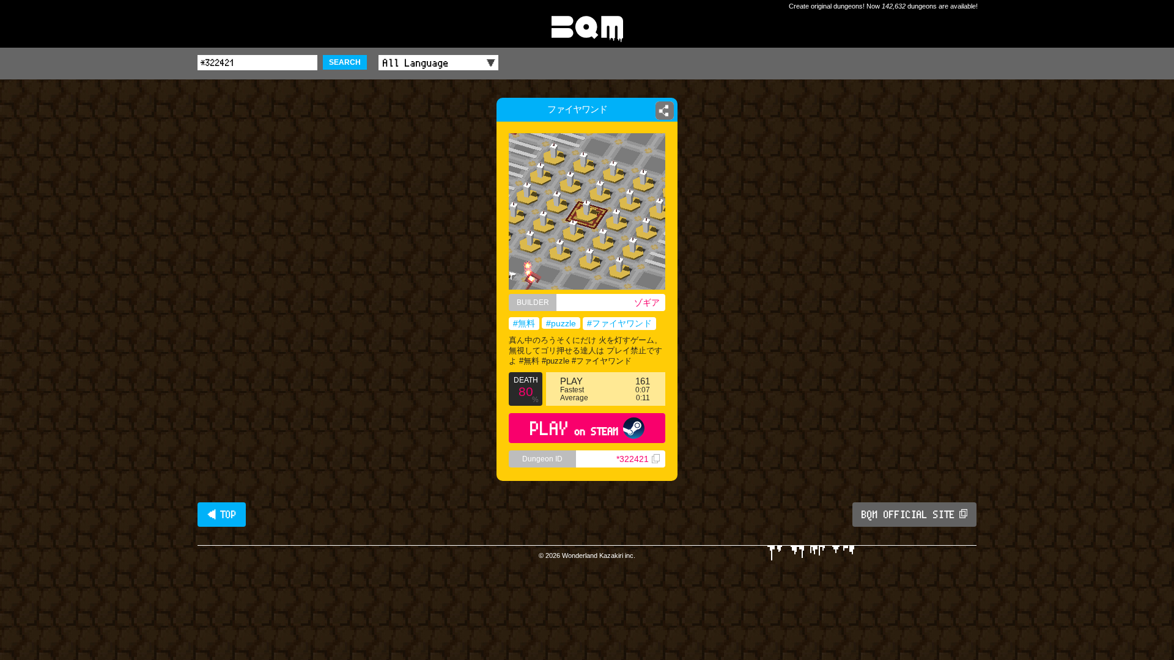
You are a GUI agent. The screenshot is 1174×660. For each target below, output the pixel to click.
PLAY (574, 428)
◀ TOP (222, 514)
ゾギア (647, 302)
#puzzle (561, 323)
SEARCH (345, 62)
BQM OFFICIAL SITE (908, 514)
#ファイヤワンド (619, 323)
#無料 (524, 323)
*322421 (632, 459)
